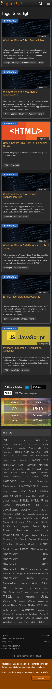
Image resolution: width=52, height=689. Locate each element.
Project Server (30, 535)
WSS (15, 622)
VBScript (31, 601)
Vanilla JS (9, 601)
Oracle (44, 522)
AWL (46, 451)
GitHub (6, 500)
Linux (17, 513)
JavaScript (15, 370)
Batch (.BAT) (9, 460)
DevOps (22, 482)
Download (42, 481)
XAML (41, 62)
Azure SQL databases (39, 456)
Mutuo (5, 518)
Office (21, 522)
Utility (44, 596)
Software (24, 584)
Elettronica (9, 486)
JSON (44, 509)
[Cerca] (40, 3)
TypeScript (29, 596)
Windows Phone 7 (29, 62)
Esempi (7, 62)
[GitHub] (8, 393)
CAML (21, 465)
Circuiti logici (34, 469)
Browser (35, 460)
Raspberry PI (10, 539)
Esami (32, 491)
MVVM (18, 518)
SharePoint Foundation (37, 573)
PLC (16, 526)
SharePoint (28, 548)
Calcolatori (9, 465)
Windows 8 (8, 614)
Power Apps (40, 526)
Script (44, 543)
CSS (45, 476)
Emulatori (45, 487)
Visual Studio (27, 605)
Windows (28, 609)
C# (6, 114)
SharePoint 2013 (25, 564)
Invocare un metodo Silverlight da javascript (22, 349)
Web (46, 605)
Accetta (40, 678)
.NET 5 (17, 440)
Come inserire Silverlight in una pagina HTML (25, 144)
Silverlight (16, 62)
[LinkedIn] (27, 388)
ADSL (36, 444)
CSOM (35, 476)
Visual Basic (10, 605)
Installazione (23, 505)
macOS (24, 514)
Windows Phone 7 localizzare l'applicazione (20, 93)
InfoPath (7, 505)
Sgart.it (4, 635)
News (36, 518)
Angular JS (35, 447)
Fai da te (16, 495)
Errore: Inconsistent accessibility (21, 296)
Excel (5, 495)
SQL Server (13, 588)
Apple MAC (7, 452)
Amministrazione (9, 448)
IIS (46, 500)
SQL (45, 583)
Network (27, 518)
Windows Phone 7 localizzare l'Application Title (20, 195)
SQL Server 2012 (38, 588)
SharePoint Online (18, 578)
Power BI (41, 530)
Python (44, 535)
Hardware (15, 501)
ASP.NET (36, 451)
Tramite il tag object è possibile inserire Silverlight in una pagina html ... (25, 154)
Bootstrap (23, 460)
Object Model (10, 522)
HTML (6, 165)
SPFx (34, 583)
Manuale (31, 514)
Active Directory (12, 444)
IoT (37, 505)
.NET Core (41, 440)
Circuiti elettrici (37, 464)
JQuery (25, 509)
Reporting (8, 544)
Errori (6, 318)
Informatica (10, 20)
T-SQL (7, 596)
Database (9, 481)
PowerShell (11, 535)
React (23, 539)
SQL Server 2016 (12, 592)
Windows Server (13, 617)
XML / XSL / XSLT (34, 622)
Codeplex (44, 472)
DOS (31, 481)
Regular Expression (38, 539)
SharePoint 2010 (25, 559)
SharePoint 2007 (25, 553)
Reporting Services (26, 544)
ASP (26, 451)
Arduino (18, 451)
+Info (45, 672)
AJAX (45, 444)
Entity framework (10, 491)
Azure (5, 455)
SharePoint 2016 (15, 569)
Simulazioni (9, 583)
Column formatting (12, 476)
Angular (22, 448)
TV (18, 597)
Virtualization (43, 601)
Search (6, 549)
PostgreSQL (25, 527)
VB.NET (22, 601)
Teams (36, 592)
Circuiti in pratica (13, 469)
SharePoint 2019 (39, 569)
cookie (20, 663)
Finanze (27, 496)
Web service (10, 610)
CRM (26, 477)
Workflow (7, 622)
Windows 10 (43, 610)
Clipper (33, 472)
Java (46, 505)
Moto (46, 514)
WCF (39, 605)
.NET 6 (27, 440)
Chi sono (46, 635)
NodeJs (44, 518)
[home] (12, 5)
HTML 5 (37, 500)
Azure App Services (19, 456)
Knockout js (8, 513)
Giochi (41, 495)
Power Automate (15, 530)
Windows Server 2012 (37, 617)
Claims (46, 469)
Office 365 (32, 522)
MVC (11, 518)
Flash (34, 496)
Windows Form (21, 614)
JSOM (36, 510)
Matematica (40, 514)
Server (15, 549)
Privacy (47, 641)
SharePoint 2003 (42, 549)
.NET (6, 440)
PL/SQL (7, 526)
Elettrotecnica (28, 486)
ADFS (28, 444)
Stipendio (28, 592)
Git (47, 496)
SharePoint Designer (14, 573)
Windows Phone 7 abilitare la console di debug (26, 246)
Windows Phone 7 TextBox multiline (23, 40)
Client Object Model (14, 472)
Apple (46, 448)
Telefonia (44, 592)
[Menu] (49, 3)
